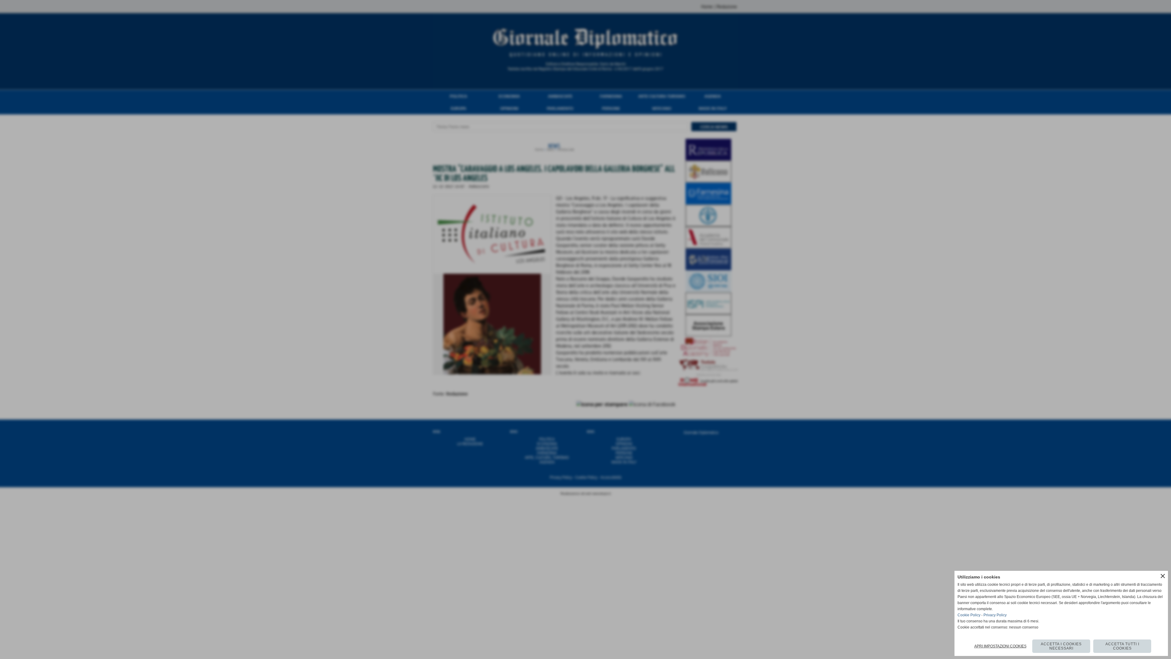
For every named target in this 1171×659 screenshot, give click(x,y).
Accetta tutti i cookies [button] (1122, 646)
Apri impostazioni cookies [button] (1000, 646)
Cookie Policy (969, 615)
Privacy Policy (995, 615)
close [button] (1162, 576)
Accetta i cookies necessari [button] (1061, 646)
